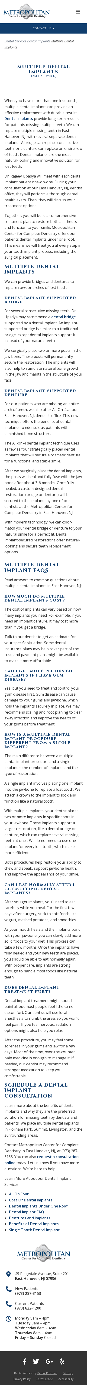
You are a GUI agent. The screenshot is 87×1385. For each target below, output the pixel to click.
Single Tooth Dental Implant (34, 1229)
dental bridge (63, 316)
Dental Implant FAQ (26, 1211)
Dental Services (15, 41)
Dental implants (18, 118)
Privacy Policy (22, 1379)
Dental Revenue (47, 1373)
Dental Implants (38, 41)
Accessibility (66, 1379)
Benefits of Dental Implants (34, 1223)
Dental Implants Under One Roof (38, 1206)
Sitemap (68, 1373)
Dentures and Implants (29, 1218)
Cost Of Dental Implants (30, 1200)
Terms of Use (44, 1379)
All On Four (19, 1194)
